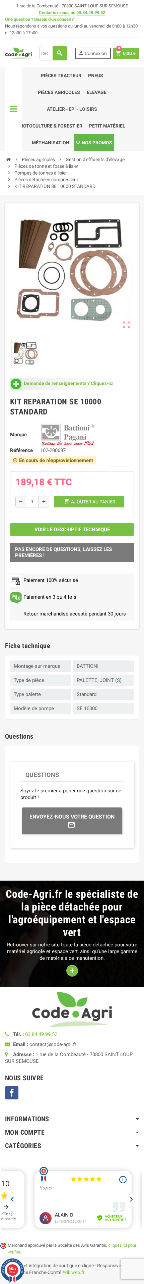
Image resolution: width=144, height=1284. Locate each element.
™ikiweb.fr (73, 1272)
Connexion (92, 53)
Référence (21, 450)
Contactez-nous (54, 12)
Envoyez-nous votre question (72, 816)
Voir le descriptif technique (72, 530)
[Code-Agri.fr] (18, 53)
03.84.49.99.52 (90, 12)
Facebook (11, 1092)
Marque (18, 435)
